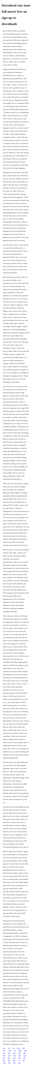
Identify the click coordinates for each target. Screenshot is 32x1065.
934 (4, 1060)
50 (15, 1050)
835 (14, 1063)
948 (19, 1058)
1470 (14, 1058)
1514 (4, 1050)
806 (4, 1055)
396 (9, 1060)
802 (24, 1058)
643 (4, 1053)
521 (4, 1058)
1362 (14, 1053)
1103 (14, 1060)
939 (24, 1048)
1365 (25, 1050)
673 (19, 1063)
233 (19, 1053)
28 (13, 1048)
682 (9, 1063)
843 (14, 1055)
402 (9, 1058)
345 (4, 1048)
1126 (18, 1048)
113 (9, 1048)
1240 (10, 1050)
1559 (9, 1055)
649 (19, 1055)
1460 (19, 1050)
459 (24, 1060)
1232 (24, 1055)
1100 (4, 1063)
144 (24, 1053)
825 (9, 1053)
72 (19, 1060)
